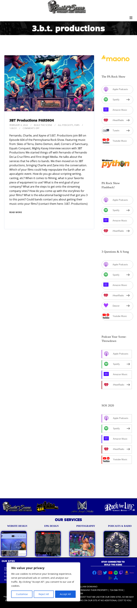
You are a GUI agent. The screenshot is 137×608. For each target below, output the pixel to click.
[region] (43, 581)
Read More (15, 212)
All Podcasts (65, 125)
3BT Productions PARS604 (31, 120)
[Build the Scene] (67, 7)
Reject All (44, 594)
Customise (22, 594)
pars (77, 125)
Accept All (65, 594)
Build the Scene (43, 125)
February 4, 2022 (19, 125)
